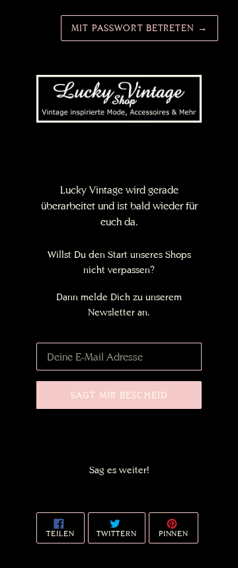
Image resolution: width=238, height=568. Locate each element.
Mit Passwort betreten (139, 28)
